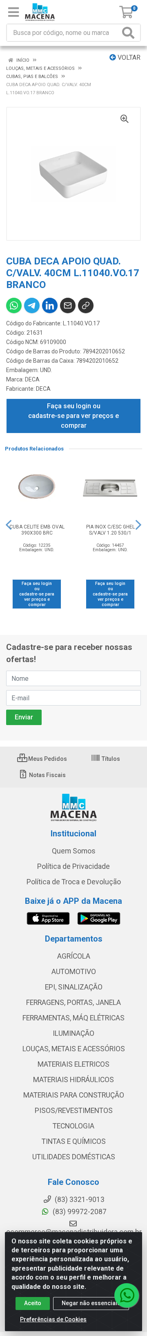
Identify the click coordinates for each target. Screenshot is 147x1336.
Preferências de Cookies (53, 1319)
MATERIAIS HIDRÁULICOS (73, 1080)
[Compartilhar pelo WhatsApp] (14, 305)
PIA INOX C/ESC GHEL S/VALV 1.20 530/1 (110, 530)
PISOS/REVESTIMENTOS (74, 1110)
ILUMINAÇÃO (73, 1033)
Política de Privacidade (73, 866)
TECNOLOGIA (73, 1126)
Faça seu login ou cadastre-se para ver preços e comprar (73, 415)
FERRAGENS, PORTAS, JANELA (73, 1002)
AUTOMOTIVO (73, 972)
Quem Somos (74, 851)
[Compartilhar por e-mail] (68, 305)
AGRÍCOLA (73, 956)
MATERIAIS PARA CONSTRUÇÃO (73, 1095)
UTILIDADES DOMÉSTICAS (73, 1157)
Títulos (110, 759)
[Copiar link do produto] (86, 305)
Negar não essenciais (91, 1303)
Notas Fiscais (47, 775)
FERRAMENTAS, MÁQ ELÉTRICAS (73, 1018)
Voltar (128, 57)
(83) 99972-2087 (79, 1212)
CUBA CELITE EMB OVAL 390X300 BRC (37, 530)
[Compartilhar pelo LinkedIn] (50, 305)
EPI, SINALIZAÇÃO (73, 987)
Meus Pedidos (47, 759)
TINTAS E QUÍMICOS (74, 1141)
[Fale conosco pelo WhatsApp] (126, 1295)
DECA (32, 379)
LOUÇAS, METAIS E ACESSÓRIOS (73, 1049)
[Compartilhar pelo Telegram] (32, 305)
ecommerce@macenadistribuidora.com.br (74, 1232)
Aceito (32, 1303)
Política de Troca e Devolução (74, 882)
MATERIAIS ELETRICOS (73, 1064)
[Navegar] (8, 525)
